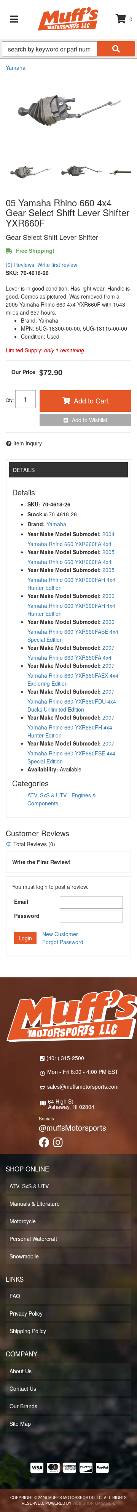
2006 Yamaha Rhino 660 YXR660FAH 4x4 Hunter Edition (71, 604)
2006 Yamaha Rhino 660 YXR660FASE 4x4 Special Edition (72, 630)
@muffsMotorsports (72, 1127)
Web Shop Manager (93, 1503)
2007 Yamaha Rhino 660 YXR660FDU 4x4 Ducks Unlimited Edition (71, 700)
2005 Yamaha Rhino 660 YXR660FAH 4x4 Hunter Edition (71, 578)
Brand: (36, 524)
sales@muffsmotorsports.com (83, 1086)
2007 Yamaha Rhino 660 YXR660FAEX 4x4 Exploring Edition (72, 674)
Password (27, 915)
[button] (68, 48)
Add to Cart (91, 400)
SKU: (12, 272)
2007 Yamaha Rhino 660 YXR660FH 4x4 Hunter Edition (71, 726)
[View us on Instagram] (58, 1144)
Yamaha (15, 67)
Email (21, 901)
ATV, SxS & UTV (47, 795)
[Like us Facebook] (44, 1144)
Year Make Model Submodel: (64, 534)
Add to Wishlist (89, 420)
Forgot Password (62, 942)
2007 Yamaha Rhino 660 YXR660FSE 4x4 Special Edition (71, 752)
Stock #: (38, 514)
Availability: (42, 769)
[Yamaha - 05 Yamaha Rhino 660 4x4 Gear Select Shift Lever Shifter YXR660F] (68, 112)
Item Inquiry (27, 443)
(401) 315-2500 (65, 1058)
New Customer (60, 934)
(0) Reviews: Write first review (41, 264)
